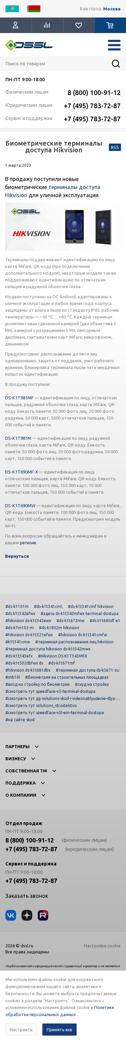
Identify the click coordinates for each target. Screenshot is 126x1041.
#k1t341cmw (17, 642)
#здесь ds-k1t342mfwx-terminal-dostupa (80, 613)
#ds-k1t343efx (19, 656)
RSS (115, 147)
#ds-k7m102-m (19, 627)
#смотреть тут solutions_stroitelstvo (41, 705)
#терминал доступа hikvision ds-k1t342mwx (47, 649)
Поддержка (20, 782)
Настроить (21, 1029)
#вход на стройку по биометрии (37, 684)
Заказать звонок (26, 895)
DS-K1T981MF (19, 397)
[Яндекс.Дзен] (27, 915)
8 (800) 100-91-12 (94, 92)
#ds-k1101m (17, 606)
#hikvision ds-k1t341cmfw (82, 635)
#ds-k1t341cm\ (48, 606)
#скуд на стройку (92, 684)
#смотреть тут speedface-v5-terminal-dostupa (50, 691)
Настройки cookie (102, 945)
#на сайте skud (20, 719)
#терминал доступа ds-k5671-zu (87, 670)
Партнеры (17, 746)
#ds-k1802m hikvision (59, 627)
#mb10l (12, 677)
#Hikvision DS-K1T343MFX (62, 656)
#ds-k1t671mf (61, 663)
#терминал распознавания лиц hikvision (74, 642)
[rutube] (43, 915)
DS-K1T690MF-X (21, 471)
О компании (20, 795)
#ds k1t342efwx (20, 613)
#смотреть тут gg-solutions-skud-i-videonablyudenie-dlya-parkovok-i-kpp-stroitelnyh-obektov (62, 698)
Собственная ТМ (26, 770)
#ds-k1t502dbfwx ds (24, 663)
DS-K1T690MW (20, 505)
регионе (28, 542)
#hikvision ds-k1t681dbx (27, 670)
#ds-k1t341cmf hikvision (91, 606)
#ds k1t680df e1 (105, 620)
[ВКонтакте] (10, 915)
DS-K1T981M (18, 438)
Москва (112, 9)
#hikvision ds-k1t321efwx (29, 635)
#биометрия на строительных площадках (67, 677)
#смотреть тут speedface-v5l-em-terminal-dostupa (54, 712)
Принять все (59, 1029)
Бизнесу (15, 758)
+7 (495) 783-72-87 (92, 106)
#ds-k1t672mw (70, 620)
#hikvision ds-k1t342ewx (28, 620)
